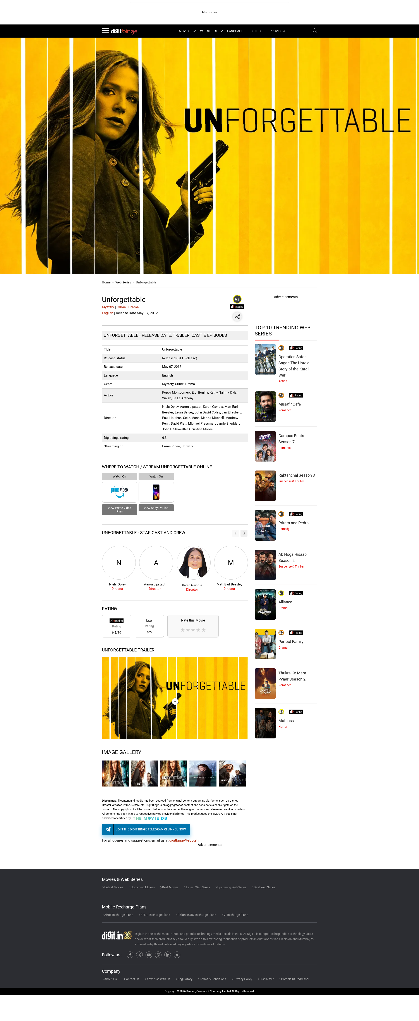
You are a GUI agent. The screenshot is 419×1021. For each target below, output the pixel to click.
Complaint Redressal (294, 979)
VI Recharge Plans (235, 915)
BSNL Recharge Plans (155, 915)
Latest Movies (113, 887)
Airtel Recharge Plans (118, 915)
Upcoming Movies (142, 887)
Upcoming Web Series (231, 887)
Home (106, 282)
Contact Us (131, 979)
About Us (110, 979)
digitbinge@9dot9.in (184, 840)
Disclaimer (266, 979)
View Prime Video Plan (119, 509)
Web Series (208, 31)
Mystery (108, 307)
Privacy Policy (242, 979)
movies (184, 31)
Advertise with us (158, 979)
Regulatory (184, 979)
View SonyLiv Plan (156, 508)
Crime (121, 307)
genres (256, 31)
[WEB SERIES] (221, 31)
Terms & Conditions (212, 979)
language (235, 31)
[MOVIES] (194, 31)
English (107, 313)
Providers (278, 31)
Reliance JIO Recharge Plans (196, 915)
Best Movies (170, 887)
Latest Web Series (197, 887)
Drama (133, 307)
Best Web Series (264, 887)
